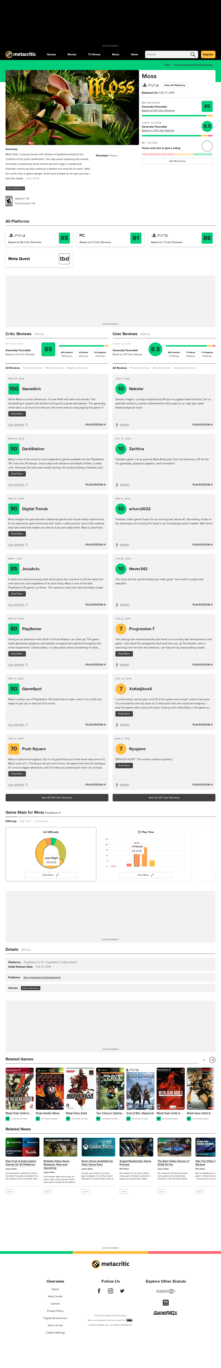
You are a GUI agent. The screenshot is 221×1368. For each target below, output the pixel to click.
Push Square (28, 749)
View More (48, 874)
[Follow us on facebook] (99, 1292)
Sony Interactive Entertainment (193, 65)
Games (51, 54)
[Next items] (212, 1060)
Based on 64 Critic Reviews (158, 110)
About (55, 1289)
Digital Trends (29, 509)
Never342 (133, 569)
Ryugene (132, 749)
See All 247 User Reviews (164, 797)
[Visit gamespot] (165, 1293)
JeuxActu (25, 569)
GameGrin (25, 389)
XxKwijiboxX (135, 689)
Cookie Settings (55, 1332)
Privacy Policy (55, 1311)
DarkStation (28, 449)
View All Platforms (174, 85)
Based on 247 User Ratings (158, 130)
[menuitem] (51, 54)
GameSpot (26, 689)
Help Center (55, 1296)
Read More (17, 413)
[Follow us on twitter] (122, 1292)
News (134, 54)
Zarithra (131, 449)
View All (39, 333)
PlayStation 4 (95, 424)
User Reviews (125, 333)
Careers (55, 1303)
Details (12, 949)
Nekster (131, 389)
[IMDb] (129, 1320)
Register (208, 54)
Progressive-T (137, 629)
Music (115, 54)
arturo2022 (134, 509)
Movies (72, 54)
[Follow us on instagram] (111, 1292)
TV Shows (94, 54)
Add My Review (177, 161)
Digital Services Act (55, 1318)
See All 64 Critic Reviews (57, 797)
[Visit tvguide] (165, 1304)
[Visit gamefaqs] (165, 1314)
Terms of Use (55, 1325)
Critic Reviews (18, 333)
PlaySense (26, 629)
